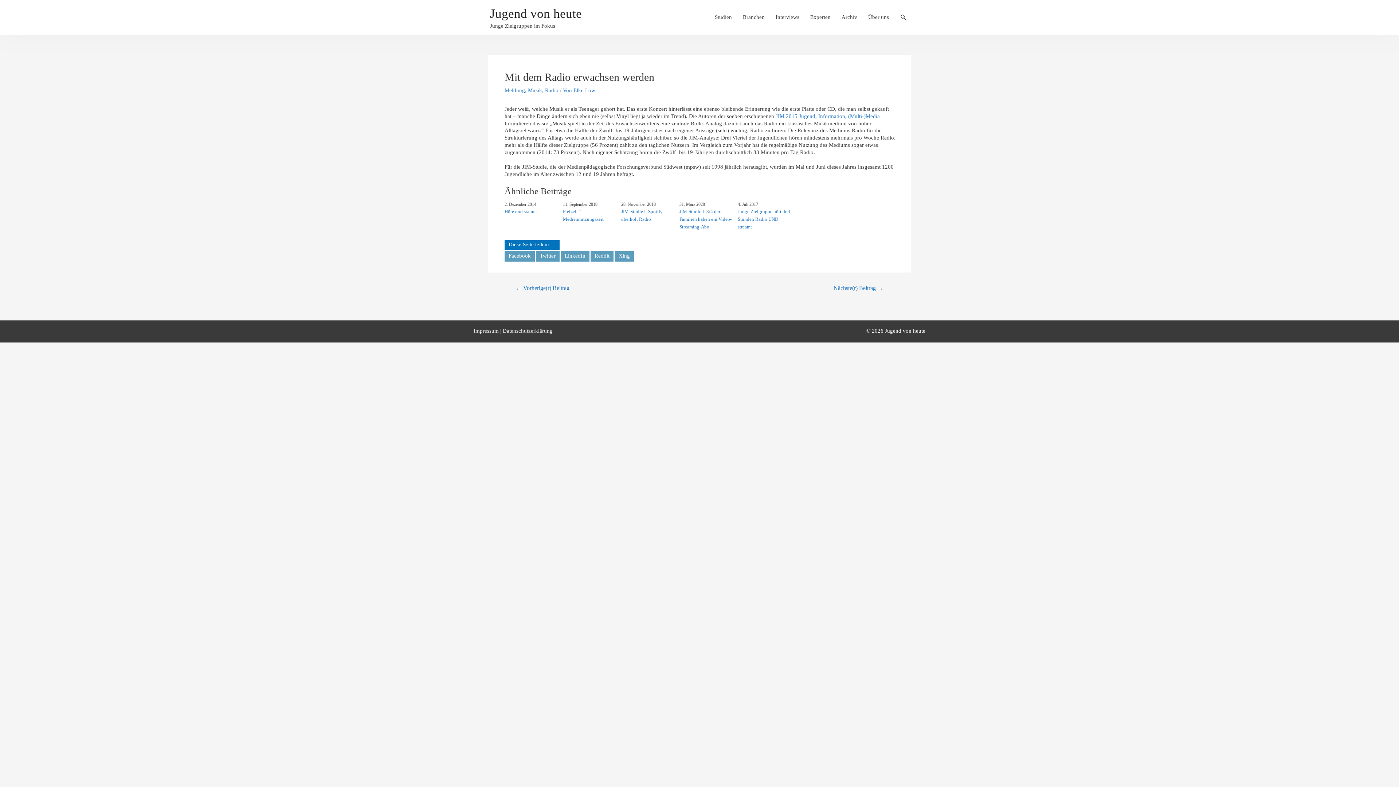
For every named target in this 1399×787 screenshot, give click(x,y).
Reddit (602, 256)
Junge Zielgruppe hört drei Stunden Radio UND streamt (764, 219)
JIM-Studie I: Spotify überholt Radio (642, 215)
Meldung (515, 90)
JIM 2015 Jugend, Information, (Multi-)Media (828, 116)
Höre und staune (521, 211)
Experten (820, 17)
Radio (552, 90)
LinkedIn (575, 256)
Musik (535, 90)
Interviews (787, 17)
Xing (624, 256)
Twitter (548, 256)
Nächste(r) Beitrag (858, 288)
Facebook (520, 256)
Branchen (754, 17)
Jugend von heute (536, 14)
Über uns (878, 17)
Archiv (849, 17)
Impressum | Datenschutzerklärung (513, 331)
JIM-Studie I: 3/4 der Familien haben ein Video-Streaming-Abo (705, 219)
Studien (723, 17)
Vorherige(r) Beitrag (542, 288)
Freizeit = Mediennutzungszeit (583, 215)
